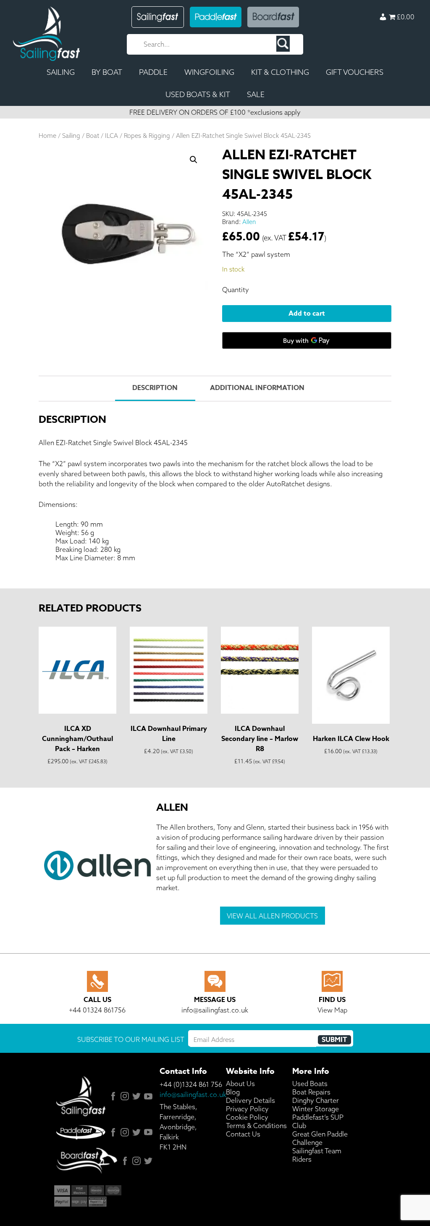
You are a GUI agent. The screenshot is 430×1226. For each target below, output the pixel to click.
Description (155, 388)
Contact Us (243, 1134)
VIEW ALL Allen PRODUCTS (272, 916)
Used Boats (310, 1083)
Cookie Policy (247, 1117)
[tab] (155, 388)
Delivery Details (250, 1100)
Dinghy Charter (315, 1100)
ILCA (111, 136)
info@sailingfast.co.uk (193, 1094)
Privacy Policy (247, 1109)
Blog (233, 1092)
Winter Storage (315, 1109)
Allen (249, 222)
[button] (193, 159)
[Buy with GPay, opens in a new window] (306, 340)
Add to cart (306, 313)
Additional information (257, 388)
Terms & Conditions (256, 1125)
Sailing (71, 136)
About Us (240, 1083)
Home (47, 136)
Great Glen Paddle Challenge (320, 1138)
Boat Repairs (311, 1092)
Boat (92, 136)
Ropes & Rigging (147, 136)
